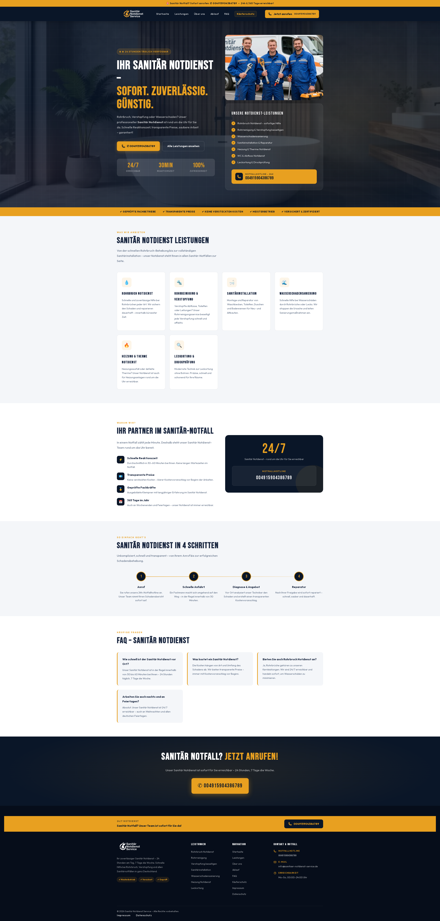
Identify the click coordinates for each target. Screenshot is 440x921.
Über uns (199, 13)
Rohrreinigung (199, 857)
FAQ (226, 13)
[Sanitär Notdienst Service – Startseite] (134, 13)
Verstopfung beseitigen (204, 863)
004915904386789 (259, 178)
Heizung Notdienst (201, 882)
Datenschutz (239, 894)
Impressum (238, 888)
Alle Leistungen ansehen (183, 146)
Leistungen (182, 13)
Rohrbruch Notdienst (202, 851)
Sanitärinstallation (201, 869)
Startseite (162, 13)
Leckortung (197, 888)
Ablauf (215, 13)
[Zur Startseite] (150, 848)
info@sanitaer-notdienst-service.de (298, 866)
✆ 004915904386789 (223, 3)
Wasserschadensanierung (205, 876)
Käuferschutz (245, 13)
